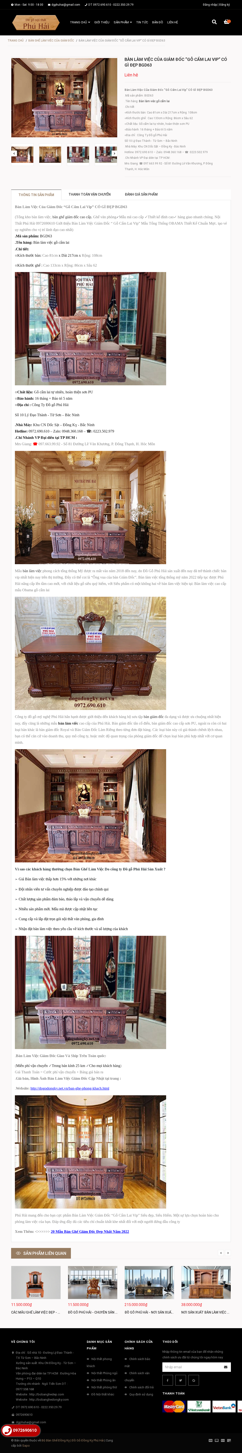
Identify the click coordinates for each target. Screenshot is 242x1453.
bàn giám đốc (154, 717)
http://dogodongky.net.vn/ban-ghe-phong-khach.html (69, 1088)
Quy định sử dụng (141, 1394)
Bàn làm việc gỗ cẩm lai (154, 101)
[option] (22, 154)
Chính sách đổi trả (141, 1387)
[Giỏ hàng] (227, 22)
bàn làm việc (32, 571)
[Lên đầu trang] (229, 1430)
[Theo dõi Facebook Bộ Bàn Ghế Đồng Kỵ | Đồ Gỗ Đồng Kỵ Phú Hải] (167, 1380)
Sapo (26, 1445)
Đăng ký (224, 4)
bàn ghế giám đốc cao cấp (71, 217)
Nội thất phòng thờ (104, 1387)
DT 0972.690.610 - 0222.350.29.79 (111, 4)
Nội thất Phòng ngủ (104, 1373)
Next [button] (114, 153)
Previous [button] (14, 153)
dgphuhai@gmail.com (66, 4)
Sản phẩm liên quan (44, 1253)
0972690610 (24, 1414)
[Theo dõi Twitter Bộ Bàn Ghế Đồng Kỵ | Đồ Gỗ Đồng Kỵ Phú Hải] (180, 1380)
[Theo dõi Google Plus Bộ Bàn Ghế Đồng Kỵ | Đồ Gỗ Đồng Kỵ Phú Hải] (193, 1380)
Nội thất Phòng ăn (103, 1380)
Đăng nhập (210, 4)
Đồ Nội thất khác (102, 1394)
